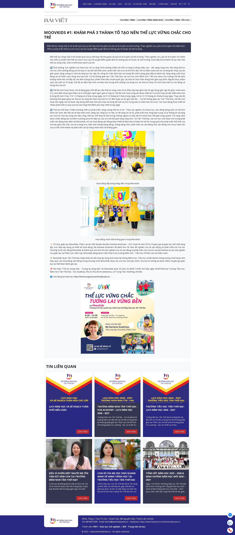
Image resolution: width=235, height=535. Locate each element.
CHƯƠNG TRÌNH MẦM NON (150, 20)
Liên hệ (173, 4)
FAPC (120, 4)
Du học (112, 4)
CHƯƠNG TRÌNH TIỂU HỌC (177, 20)
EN (185, 4)
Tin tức (127, 4)
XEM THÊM (82, 431)
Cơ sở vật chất (140, 4)
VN (180, 4)
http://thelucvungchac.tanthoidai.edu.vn (92, 276)
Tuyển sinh (163, 4)
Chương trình (100, 4)
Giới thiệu (87, 4)
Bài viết (152, 4)
